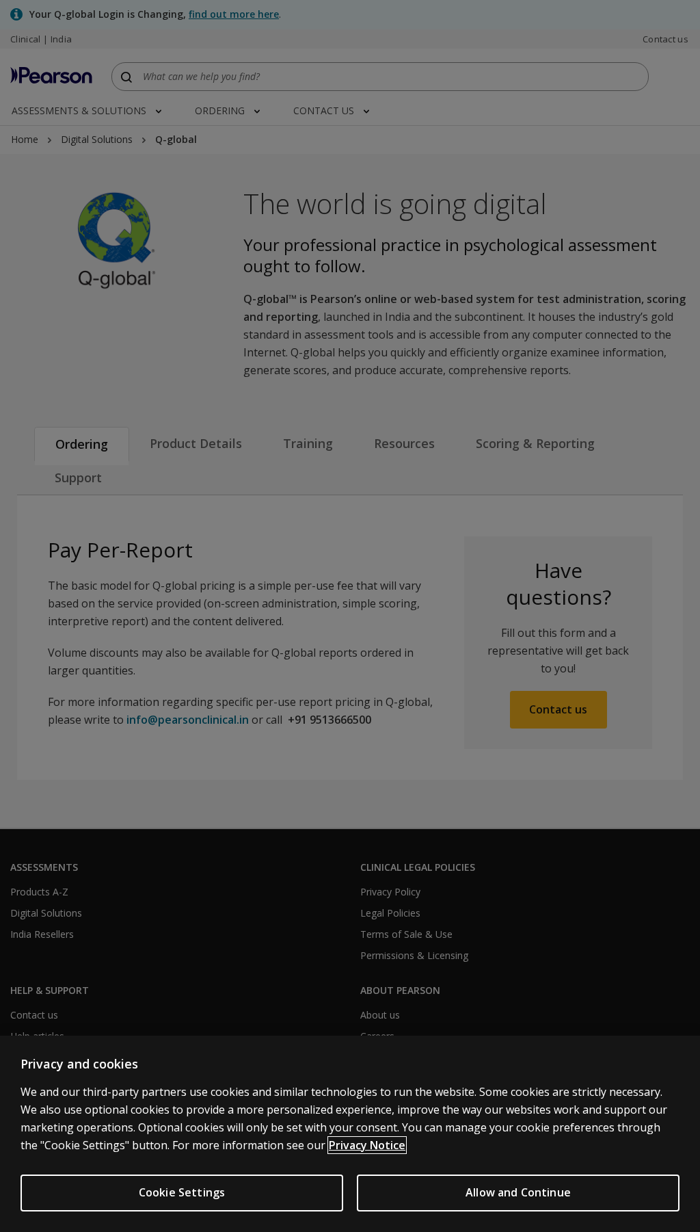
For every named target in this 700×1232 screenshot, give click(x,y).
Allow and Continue (518, 1192)
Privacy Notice (367, 1145)
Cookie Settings (182, 1192)
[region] (350, 1134)
